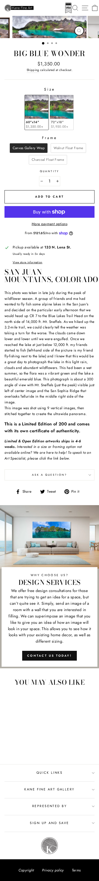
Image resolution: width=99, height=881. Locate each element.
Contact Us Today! (49, 655)
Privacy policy (53, 870)
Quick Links (49, 772)
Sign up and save (49, 823)
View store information (27, 262)
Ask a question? (49, 475)
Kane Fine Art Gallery (49, 789)
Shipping (33, 70)
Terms (76, 870)
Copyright (26, 870)
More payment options (49, 223)
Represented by (49, 806)
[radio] (37, 112)
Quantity (49, 171)
